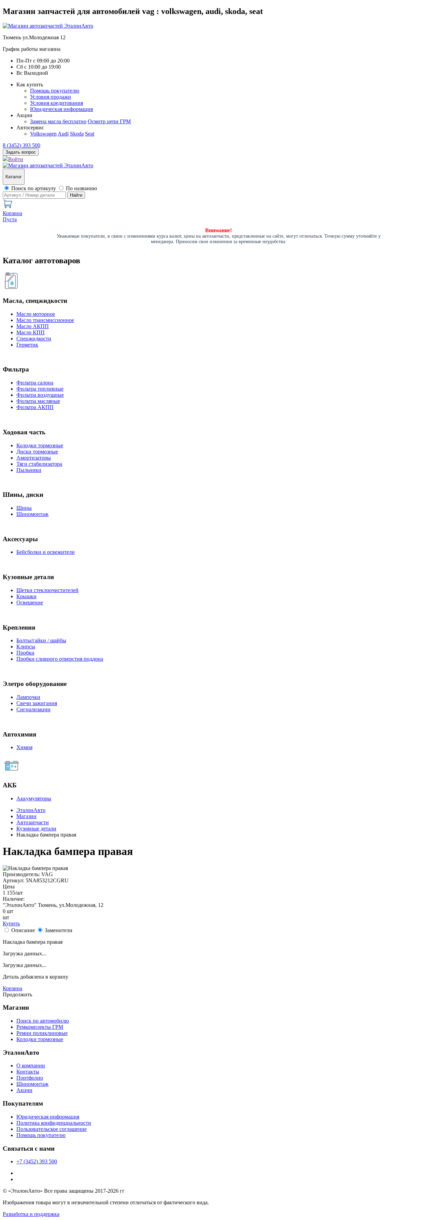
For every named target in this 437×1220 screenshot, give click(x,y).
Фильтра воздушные (40, 395)
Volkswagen (43, 134)
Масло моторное (35, 314)
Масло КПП (30, 332)
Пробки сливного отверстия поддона (59, 659)
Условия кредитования (56, 103)
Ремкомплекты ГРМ (39, 1027)
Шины (24, 508)
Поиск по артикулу (33, 188)
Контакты (27, 1072)
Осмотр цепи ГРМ (109, 121)
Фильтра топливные (40, 389)
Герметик (27, 345)
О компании (30, 1065)
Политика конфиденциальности (53, 1123)
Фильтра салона (34, 382)
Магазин (26, 816)
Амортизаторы (33, 458)
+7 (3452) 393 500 (36, 1161)
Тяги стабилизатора (39, 464)
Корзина (12, 988)
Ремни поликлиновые (42, 1033)
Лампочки (28, 697)
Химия (24, 747)
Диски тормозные (37, 451)
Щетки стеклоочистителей (47, 590)
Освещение (29, 602)
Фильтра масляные (38, 401)
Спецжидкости (33, 338)
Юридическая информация (61, 109)
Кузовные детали (36, 828)
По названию (81, 188)
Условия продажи (50, 97)
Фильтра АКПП (35, 407)
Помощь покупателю (54, 91)
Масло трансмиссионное (45, 320)
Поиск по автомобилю (42, 1021)
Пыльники (28, 470)
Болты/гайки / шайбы (41, 640)
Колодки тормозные (39, 445)
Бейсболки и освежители (45, 552)
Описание (23, 930)
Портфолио (29, 1078)
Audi (63, 134)
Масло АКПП (32, 326)
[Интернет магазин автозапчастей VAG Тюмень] (48, 26)
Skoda (77, 134)
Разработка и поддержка (31, 1214)
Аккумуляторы (33, 798)
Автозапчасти (32, 822)
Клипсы (25, 646)
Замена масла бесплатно (58, 121)
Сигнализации (33, 709)
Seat (89, 134)
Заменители (58, 930)
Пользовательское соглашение (51, 1129)
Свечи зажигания (36, 703)
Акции (24, 1090)
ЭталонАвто (30, 810)
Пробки (25, 653)
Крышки (26, 596)
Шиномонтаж (32, 514)
